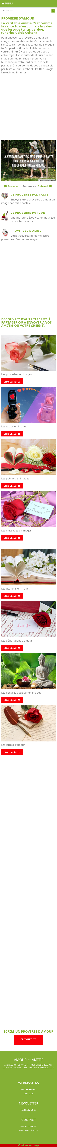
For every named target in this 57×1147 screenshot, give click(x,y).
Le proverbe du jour (28, 212)
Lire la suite (12, 381)
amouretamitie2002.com (41, 1067)
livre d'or (28, 1093)
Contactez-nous (28, 1126)
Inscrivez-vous (28, 1110)
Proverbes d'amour (27, 231)
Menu (9, 3)
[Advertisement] (28, 107)
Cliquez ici (28, 1039)
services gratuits (28, 1089)
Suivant (43, 186)
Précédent (14, 186)
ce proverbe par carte (29, 194)
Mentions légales (28, 1130)
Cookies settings (28, 1145)
